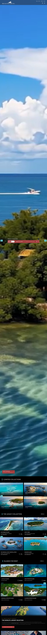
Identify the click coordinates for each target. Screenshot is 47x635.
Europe (5, 533)
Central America (30, 553)
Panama (26, 553)
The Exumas (3, 553)
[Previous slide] (1, 496)
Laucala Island (5, 578)
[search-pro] (36, 241)
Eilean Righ (3, 532)
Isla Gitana (27, 552)
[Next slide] (45, 496)
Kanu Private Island (29, 578)
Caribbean (10, 553)
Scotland (2, 533)
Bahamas (6, 553)
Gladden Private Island (30, 598)
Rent (13, 241)
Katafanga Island (29, 532)
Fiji (25, 533)
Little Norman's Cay (5, 552)
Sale (10, 241)
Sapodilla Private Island (7, 598)
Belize (26, 580)
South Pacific (28, 533)
